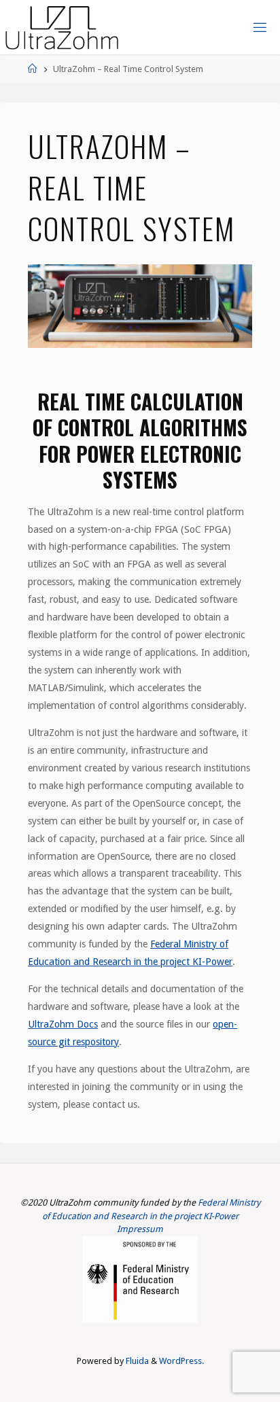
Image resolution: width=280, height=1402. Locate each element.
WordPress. (181, 1361)
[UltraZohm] (61, 27)
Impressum (140, 1229)
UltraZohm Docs (63, 1024)
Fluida (136, 1361)
